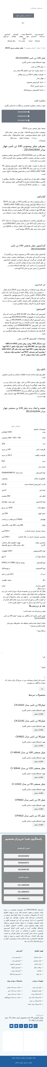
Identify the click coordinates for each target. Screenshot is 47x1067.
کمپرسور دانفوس (15, 964)
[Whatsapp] (35, 1026)
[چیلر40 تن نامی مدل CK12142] (33, 718)
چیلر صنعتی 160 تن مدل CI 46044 (27, 752)
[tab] (34, 138)
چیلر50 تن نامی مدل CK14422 (29, 705)
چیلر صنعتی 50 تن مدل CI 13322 (28, 784)
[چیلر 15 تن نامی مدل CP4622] (33, 812)
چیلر (38, 48)
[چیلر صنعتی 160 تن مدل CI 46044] (31, 749)
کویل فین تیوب (36, 987)
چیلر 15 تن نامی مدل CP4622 (30, 815)
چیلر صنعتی (7, 135)
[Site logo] (31, 3)
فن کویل (38, 974)
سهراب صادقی (19, 1062)
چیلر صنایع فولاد (18, 135)
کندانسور (40, 920)
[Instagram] (26, 1026)
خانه (43, 48)
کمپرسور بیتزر (16, 960)
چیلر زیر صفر (19, 132)
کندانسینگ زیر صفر (35, 1001)
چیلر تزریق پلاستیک (32, 132)
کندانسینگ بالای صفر (35, 997)
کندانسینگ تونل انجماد (34, 1004)
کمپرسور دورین (16, 971)
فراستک (40, 910)
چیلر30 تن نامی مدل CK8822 (30, 736)
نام (43, 657)
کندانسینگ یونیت (36, 994)
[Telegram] (31, 1026)
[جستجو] (5, 8)
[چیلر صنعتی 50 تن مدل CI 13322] (32, 781)
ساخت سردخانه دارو (14, 991)
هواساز (39, 971)
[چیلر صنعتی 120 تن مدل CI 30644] (31, 765)
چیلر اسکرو (38, 964)
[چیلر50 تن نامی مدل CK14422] (33, 702)
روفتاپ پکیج (37, 967)
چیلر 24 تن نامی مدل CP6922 (30, 799)
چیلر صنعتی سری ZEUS (14, 48)
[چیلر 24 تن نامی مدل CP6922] (33, 797)
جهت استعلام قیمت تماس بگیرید (33, 62)
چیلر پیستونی (30, 48)
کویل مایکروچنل (36, 991)
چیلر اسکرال (37, 957)
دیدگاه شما (41, 631)
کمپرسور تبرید (16, 957)
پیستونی (4, 478)
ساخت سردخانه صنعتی (14, 987)
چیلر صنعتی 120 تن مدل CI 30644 (27, 768)
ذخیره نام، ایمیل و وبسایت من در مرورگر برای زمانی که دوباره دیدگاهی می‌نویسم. (25, 681)
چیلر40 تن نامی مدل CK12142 (29, 720)
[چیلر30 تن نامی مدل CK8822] (33, 733)
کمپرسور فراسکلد (15, 974)
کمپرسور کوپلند (16, 967)
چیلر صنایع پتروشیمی (33, 135)
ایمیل (43, 667)
